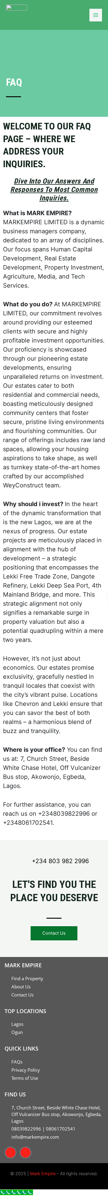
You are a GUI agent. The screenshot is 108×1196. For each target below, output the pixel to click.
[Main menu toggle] (95, 15)
